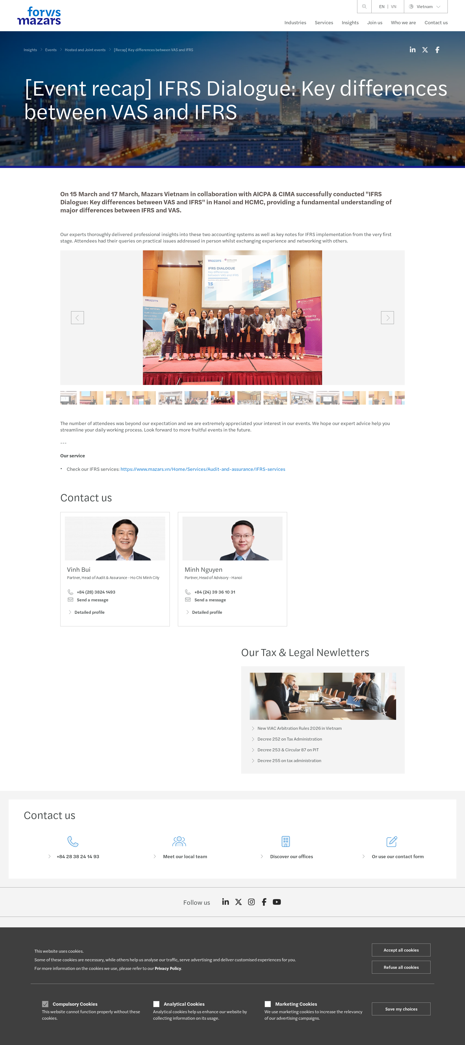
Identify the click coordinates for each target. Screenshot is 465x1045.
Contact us (436, 22)
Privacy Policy (168, 968)
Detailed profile (90, 612)
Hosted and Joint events (85, 49)
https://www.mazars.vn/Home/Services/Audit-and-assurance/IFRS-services (203, 468)
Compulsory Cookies (75, 1003)
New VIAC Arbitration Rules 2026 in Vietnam (300, 728)
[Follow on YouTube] (277, 902)
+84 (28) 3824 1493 (95, 592)
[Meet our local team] (179, 848)
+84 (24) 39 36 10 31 (214, 592)
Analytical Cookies (184, 1003)
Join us (374, 22)
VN (393, 6)
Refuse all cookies (401, 967)
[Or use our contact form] (392, 848)
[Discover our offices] (285, 848)
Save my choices (401, 1009)
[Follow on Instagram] (251, 902)
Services (324, 22)
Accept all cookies (401, 950)
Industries (295, 22)
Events (51, 49)
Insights (350, 22)
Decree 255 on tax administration (289, 760)
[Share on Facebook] (437, 49)
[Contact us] (73, 848)
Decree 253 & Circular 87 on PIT (288, 749)
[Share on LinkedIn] (412, 49)
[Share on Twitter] (425, 49)
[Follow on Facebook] (264, 902)
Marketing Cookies (296, 1003)
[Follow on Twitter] (238, 902)
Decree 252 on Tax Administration (290, 739)
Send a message (92, 600)
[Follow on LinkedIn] (225, 902)
